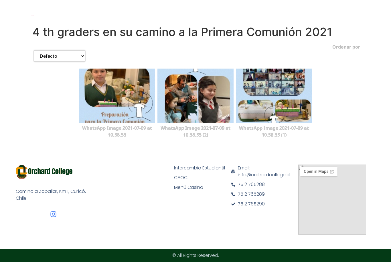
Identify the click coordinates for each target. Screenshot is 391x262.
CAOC (180, 177)
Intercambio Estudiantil (199, 168)
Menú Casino (188, 187)
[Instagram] (53, 214)
